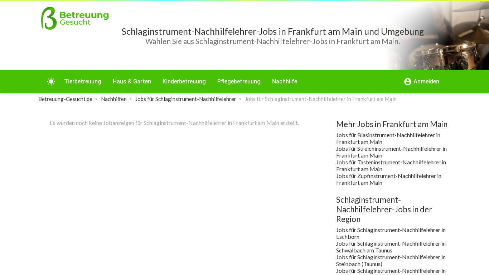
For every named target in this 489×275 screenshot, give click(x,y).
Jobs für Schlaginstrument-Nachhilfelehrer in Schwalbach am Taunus (391, 247)
